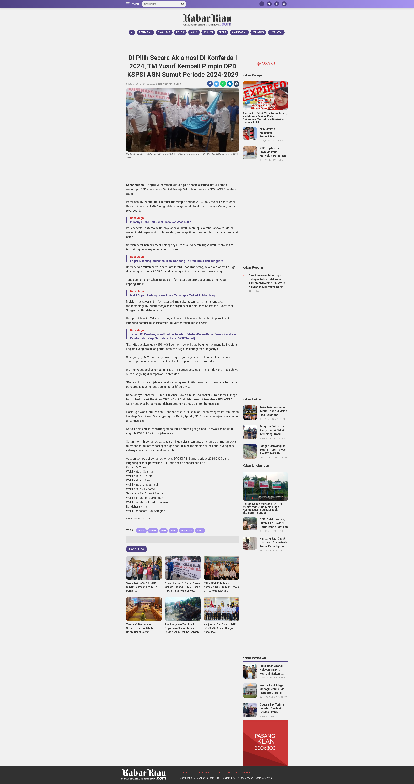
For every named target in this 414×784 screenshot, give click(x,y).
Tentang (218, 772)
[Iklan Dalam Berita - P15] (265, 742)
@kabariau (266, 64)
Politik (180, 32)
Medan (153, 530)
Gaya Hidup (164, 32)
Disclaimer (185, 772)
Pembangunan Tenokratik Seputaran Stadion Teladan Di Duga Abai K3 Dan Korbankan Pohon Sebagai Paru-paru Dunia (182, 632)
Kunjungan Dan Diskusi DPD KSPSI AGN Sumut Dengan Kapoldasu (220, 628)
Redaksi (246, 772)
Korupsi (208, 32)
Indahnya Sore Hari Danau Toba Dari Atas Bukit (160, 222)
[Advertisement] (207, 44)
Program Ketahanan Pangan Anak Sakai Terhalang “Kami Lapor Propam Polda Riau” (273, 434)
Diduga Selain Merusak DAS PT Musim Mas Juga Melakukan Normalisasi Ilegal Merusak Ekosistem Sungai (263, 508)
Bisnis (194, 32)
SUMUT (178, 83)
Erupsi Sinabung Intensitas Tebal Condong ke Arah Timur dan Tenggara (176, 261)
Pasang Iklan (202, 772)
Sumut (141, 530)
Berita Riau (145, 32)
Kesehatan (276, 32)
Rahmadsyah (165, 83)
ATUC (173, 530)
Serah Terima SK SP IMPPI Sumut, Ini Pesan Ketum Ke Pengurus (141, 587)
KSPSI (200, 530)
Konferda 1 (186, 530)
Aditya (268, 778)
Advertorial (239, 32)
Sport (222, 32)
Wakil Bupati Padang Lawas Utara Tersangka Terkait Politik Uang (172, 295)
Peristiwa (258, 32)
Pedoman (232, 772)
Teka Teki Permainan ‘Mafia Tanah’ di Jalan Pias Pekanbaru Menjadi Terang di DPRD (273, 415)
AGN (163, 530)
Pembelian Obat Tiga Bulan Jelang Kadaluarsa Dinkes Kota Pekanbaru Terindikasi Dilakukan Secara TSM (265, 118)
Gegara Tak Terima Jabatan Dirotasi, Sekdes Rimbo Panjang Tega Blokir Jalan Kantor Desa (272, 712)
